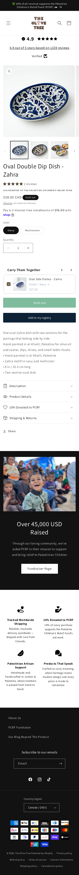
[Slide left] (4, 151)
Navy (13, 231)
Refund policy (17, 859)
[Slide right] (74, 151)
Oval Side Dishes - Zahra (45, 279)
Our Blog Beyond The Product (28, 737)
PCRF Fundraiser (19, 727)
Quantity (8, 239)
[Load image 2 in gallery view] (39, 150)
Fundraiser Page (40, 569)
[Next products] (71, 270)
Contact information (61, 859)
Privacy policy (64, 853)
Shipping (7, 203)
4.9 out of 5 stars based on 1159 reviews (40, 48)
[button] (8, 23)
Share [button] (12, 431)
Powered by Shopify (42, 853)
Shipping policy (28, 866)
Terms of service (37, 859)
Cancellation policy (52, 866)
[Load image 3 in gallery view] (59, 150)
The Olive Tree (23, 853)
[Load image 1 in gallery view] (19, 150)
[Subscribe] (60, 764)
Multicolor (34, 231)
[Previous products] (62, 270)
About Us (14, 718)
